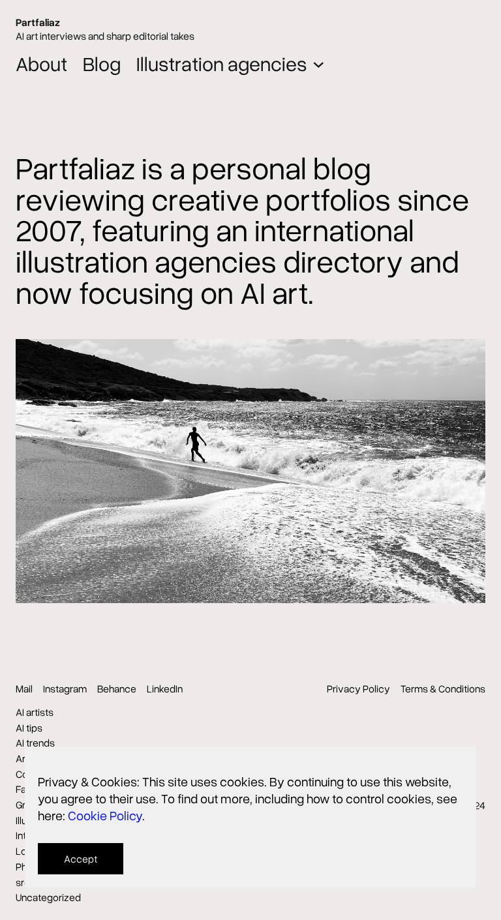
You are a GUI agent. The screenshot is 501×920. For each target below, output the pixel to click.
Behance (116, 688)
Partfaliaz (38, 22)
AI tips (29, 727)
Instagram (65, 688)
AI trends (35, 742)
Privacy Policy (358, 688)
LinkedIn (165, 688)
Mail (24, 688)
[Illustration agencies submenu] (318, 63)
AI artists (34, 712)
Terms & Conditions (443, 688)
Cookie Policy (105, 815)
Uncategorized (48, 897)
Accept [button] (80, 858)
